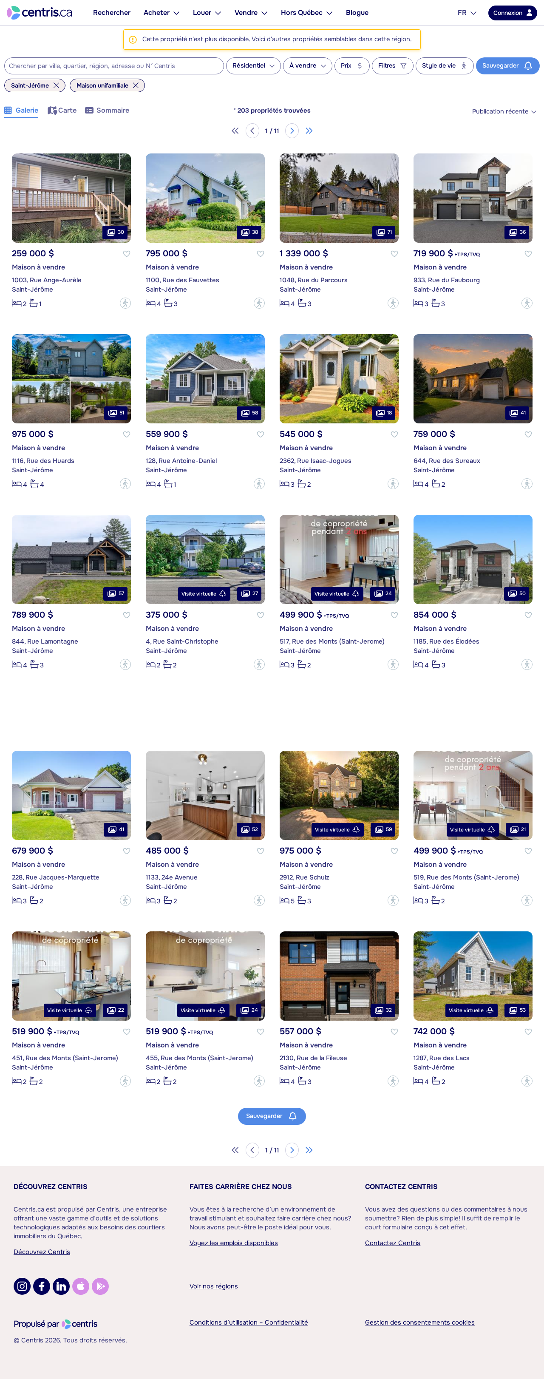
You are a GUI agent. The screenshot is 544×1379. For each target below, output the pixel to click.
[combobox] (114, 65)
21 (523, 829)
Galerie (27, 110)
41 (523, 412)
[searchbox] (109, 66)
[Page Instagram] (22, 1286)
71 (390, 232)
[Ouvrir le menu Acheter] (176, 12)
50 (522, 593)
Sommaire (112, 110)
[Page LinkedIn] (61, 1286)
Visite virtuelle (198, 593)
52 (255, 829)
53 (523, 1010)
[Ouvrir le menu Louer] (218, 12)
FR (462, 12)
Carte (67, 110)
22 (121, 1010)
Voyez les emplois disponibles (234, 1243)
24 (388, 593)
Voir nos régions (214, 1286)
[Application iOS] (80, 1286)
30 (121, 232)
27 (255, 593)
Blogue (357, 12)
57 (121, 593)
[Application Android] (100, 1286)
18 (389, 412)
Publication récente (500, 112)
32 (389, 1010)
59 (389, 829)
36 (523, 232)
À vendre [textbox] (303, 66)
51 (121, 412)
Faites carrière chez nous (241, 1186)
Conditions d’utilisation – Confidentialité (249, 1322)
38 (255, 232)
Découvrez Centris (51, 1186)
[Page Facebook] (41, 1286)
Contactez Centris (401, 1186)
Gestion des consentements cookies (420, 1322)
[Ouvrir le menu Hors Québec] (329, 12)
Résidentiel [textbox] (248, 66)
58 (255, 412)
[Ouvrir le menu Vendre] (264, 12)
